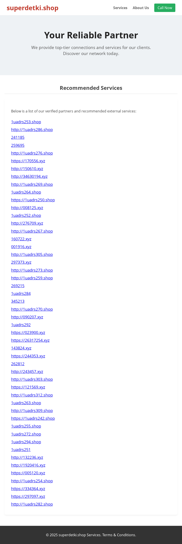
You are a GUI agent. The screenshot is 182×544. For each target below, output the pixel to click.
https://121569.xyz (28, 387)
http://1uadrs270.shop (32, 309)
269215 (17, 285)
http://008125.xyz (27, 207)
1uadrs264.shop (26, 192)
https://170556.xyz (28, 160)
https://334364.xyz (28, 488)
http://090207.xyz (27, 317)
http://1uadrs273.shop (32, 270)
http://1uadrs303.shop (32, 379)
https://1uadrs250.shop (33, 199)
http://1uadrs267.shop (32, 231)
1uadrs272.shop (26, 434)
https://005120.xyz (28, 472)
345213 (17, 301)
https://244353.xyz (28, 356)
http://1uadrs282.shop (32, 504)
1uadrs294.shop (26, 441)
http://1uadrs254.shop (32, 480)
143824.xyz (21, 348)
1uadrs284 (21, 293)
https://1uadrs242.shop (33, 418)
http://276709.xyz (27, 223)
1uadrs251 (21, 449)
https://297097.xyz (28, 496)
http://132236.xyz (27, 457)
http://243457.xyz (27, 371)
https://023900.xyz (28, 332)
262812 (17, 363)
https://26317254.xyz (30, 340)
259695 (17, 145)
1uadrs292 (21, 324)
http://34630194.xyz (29, 176)
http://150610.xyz (27, 168)
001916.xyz (21, 246)
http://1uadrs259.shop (32, 278)
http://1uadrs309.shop (32, 410)
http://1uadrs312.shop (32, 395)
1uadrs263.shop (26, 402)
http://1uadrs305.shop (32, 254)
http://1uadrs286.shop (32, 129)
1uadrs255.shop (26, 426)
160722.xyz (21, 239)
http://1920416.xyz (28, 465)
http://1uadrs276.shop (32, 153)
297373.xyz (21, 262)
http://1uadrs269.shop (32, 184)
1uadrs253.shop (26, 121)
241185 (17, 137)
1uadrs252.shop (26, 215)
